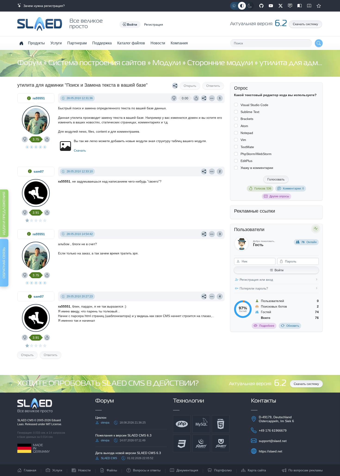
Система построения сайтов (97, 63)
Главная (30, 470)
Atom (244, 126)
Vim (243, 140)
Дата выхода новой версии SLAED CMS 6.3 (128, 453)
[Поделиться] (175, 86)
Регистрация (153, 24)
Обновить (292, 325)
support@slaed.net (273, 441)
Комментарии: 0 (293, 188)
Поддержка (102, 43)
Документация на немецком (299, 6)
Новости (158, 43)
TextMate (247, 147)
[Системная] (242, 6)
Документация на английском (309, 6)
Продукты (36, 43)
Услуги (56, 43)
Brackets (247, 119)
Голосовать (275, 179)
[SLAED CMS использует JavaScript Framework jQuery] (201, 443)
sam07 (39, 171)
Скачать (80, 150)
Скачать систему (305, 24)
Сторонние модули (220, 63)
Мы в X (280, 6)
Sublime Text (250, 112)
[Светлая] (234, 6)
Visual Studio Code (254, 105)
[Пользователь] (212, 98)
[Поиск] (319, 43)
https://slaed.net (270, 451)
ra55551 (39, 98)
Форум (30, 63)
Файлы (112, 470)
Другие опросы (279, 196)
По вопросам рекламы (305, 470)
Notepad (247, 133)
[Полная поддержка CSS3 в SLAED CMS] (182, 443)
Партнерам (77, 43)
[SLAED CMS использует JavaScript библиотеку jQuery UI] (220, 443)
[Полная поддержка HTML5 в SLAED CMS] (220, 424)
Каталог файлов (131, 43)
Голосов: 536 (262, 188)
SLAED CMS (25, 420)
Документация (187, 470)
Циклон (100, 417)
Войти (279, 270)
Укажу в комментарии (257, 168)
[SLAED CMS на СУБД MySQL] (201, 424)
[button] (130, 24)
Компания (179, 43)
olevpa (105, 422)
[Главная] (21, 43)
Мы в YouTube (271, 6)
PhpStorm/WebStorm (256, 154)
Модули (167, 63)
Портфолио (223, 470)
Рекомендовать (319, 6)
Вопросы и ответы (147, 470)
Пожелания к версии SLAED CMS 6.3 (123, 435)
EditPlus (246, 161)
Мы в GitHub (261, 6)
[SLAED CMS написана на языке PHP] (182, 424)
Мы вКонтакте (290, 6)
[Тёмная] (250, 6)
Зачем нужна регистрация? (43, 6)
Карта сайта (257, 470)
